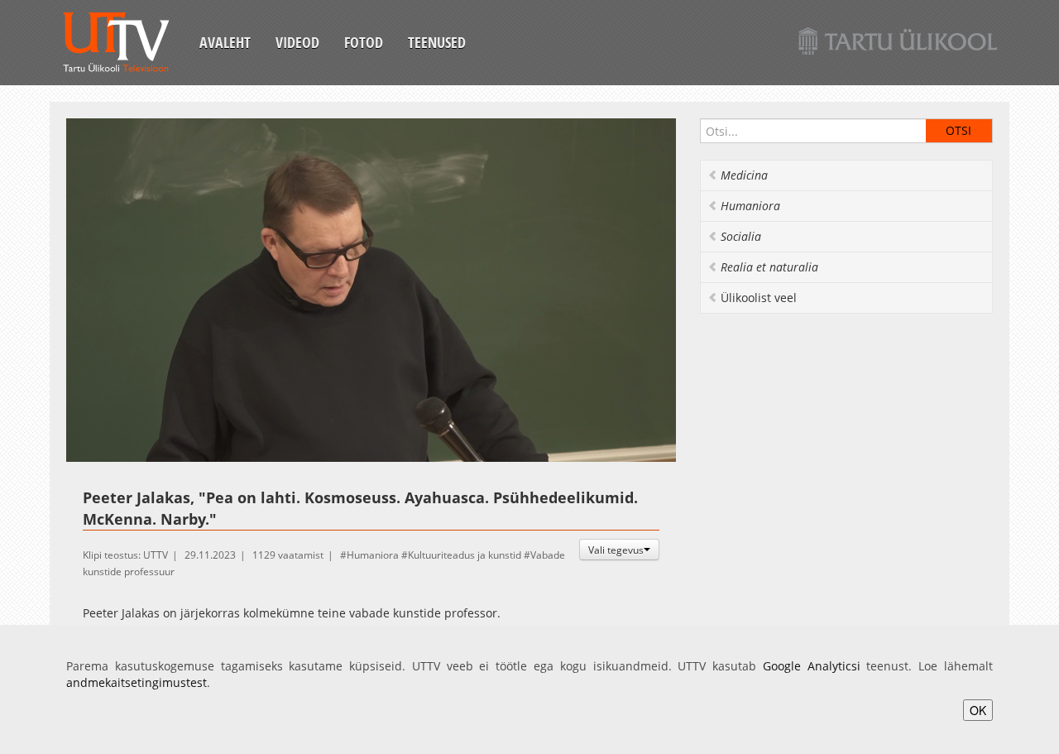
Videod (297, 42)
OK (978, 710)
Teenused (437, 42)
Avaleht (225, 42)
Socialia (741, 236)
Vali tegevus (616, 549)
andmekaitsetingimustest (136, 682)
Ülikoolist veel (759, 297)
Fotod (363, 42)
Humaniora (373, 555)
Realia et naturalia (769, 267)
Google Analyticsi (811, 666)
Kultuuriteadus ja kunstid (464, 555)
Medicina (744, 175)
